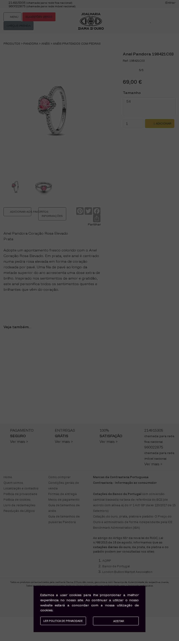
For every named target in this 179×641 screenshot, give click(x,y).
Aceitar (118, 621)
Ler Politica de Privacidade (63, 621)
